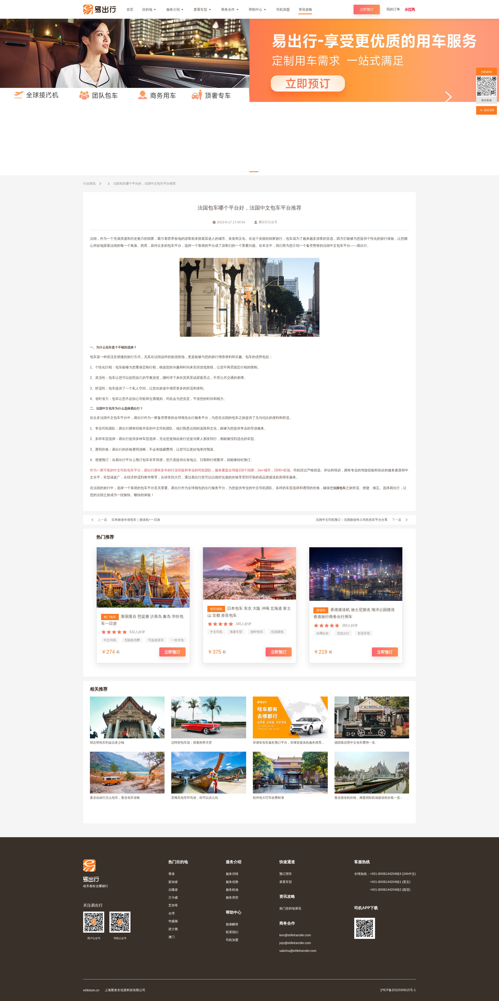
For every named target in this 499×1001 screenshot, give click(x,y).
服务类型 (232, 897)
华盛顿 (173, 921)
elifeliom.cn (91, 990)
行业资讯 (89, 183)
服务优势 (232, 881)
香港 (171, 873)
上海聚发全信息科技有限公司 (125, 990)
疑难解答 (232, 924)
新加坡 (173, 881)
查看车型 (285, 881)
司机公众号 (120, 938)
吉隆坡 (173, 889)
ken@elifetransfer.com (295, 935)
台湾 (171, 913)
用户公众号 (93, 938)
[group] (249, 97)
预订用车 (285, 873)
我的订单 (393, 9)
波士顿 (173, 929)
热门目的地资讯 (290, 908)
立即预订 (366, 9)
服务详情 (232, 873)
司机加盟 (232, 939)
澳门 (171, 937)
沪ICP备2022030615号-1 (398, 990)
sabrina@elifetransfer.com (297, 950)
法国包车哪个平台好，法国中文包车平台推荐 (144, 183)
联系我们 (232, 932)
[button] (245, 171)
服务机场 (232, 889)
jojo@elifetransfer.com (295, 943)
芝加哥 (173, 905)
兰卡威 (173, 897)
